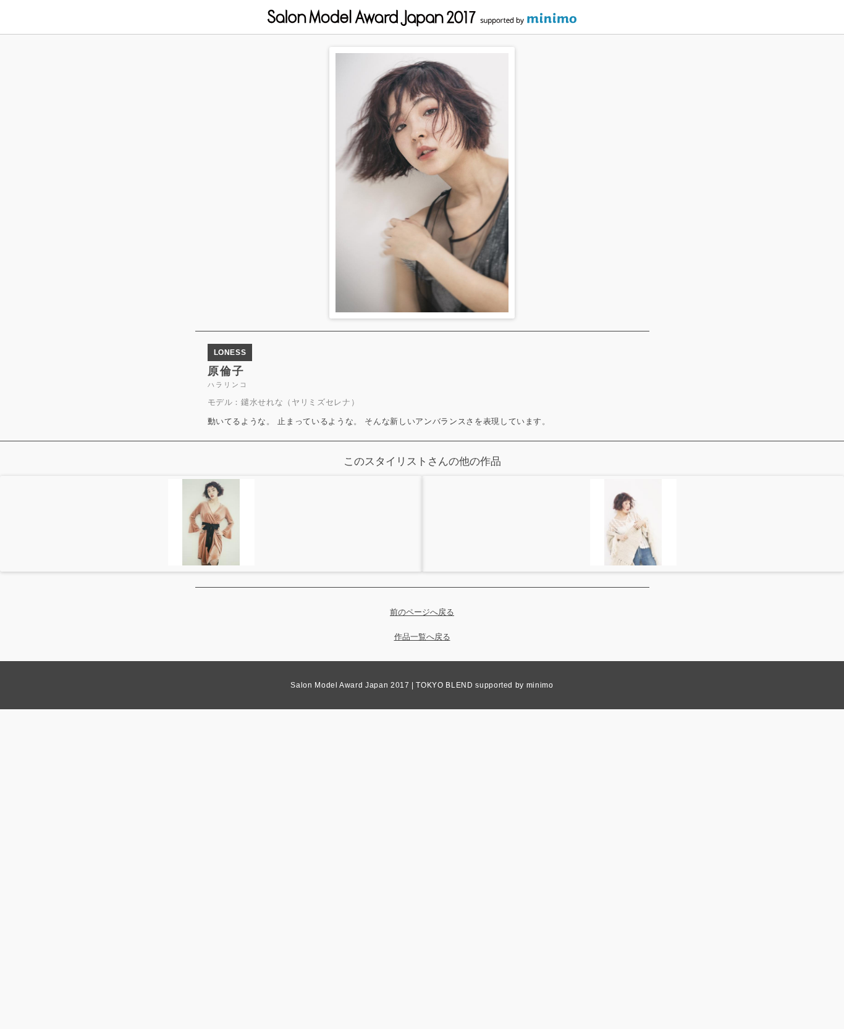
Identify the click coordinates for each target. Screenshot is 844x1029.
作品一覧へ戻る (422, 636)
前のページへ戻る (422, 612)
